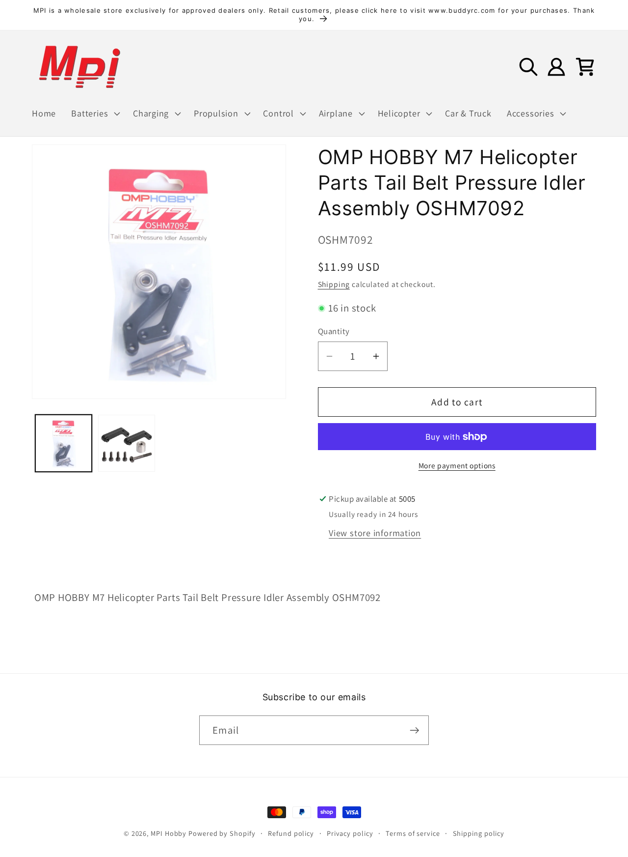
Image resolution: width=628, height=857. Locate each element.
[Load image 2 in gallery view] (126, 443)
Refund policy (291, 833)
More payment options (457, 465)
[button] (95, 113)
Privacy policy (350, 833)
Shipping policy (479, 833)
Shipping (334, 284)
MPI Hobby (168, 833)
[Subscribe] (414, 730)
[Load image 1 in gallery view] (63, 443)
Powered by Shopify (221, 833)
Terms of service (413, 833)
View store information (375, 533)
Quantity (334, 331)
